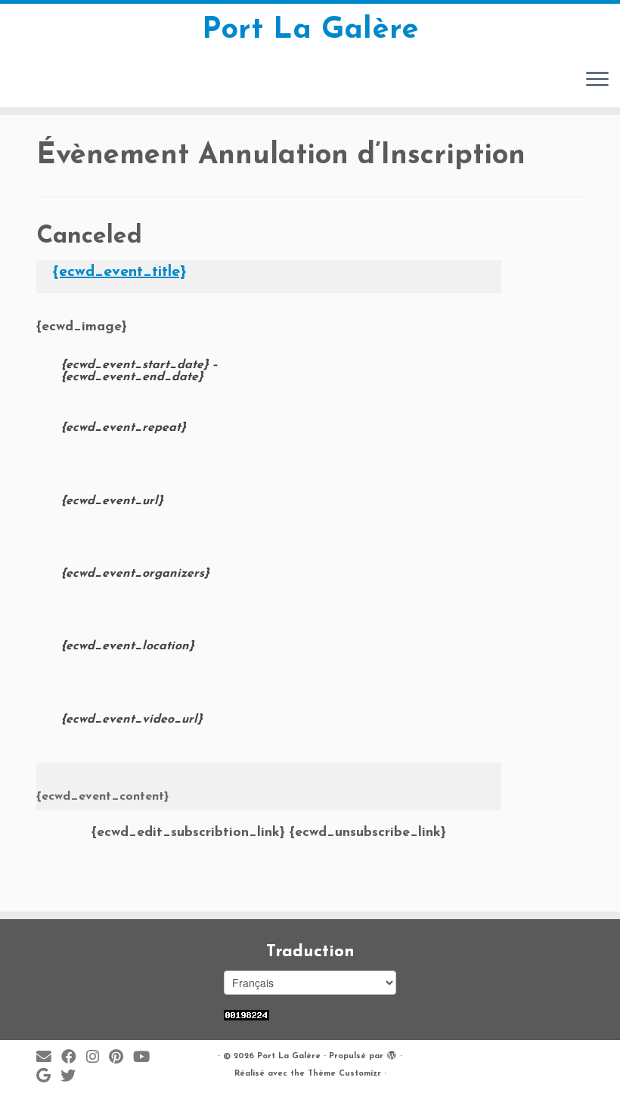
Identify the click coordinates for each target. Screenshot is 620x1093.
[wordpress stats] (246, 1015)
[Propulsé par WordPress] (391, 1053)
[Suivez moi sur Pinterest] (121, 1058)
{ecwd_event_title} (119, 272)
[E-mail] (48, 1058)
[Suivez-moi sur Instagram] (97, 1058)
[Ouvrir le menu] (597, 80)
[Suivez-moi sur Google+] (48, 1076)
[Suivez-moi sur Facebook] (73, 1058)
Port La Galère (310, 30)
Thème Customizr (344, 1074)
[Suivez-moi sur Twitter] (72, 1076)
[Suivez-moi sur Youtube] (146, 1058)
